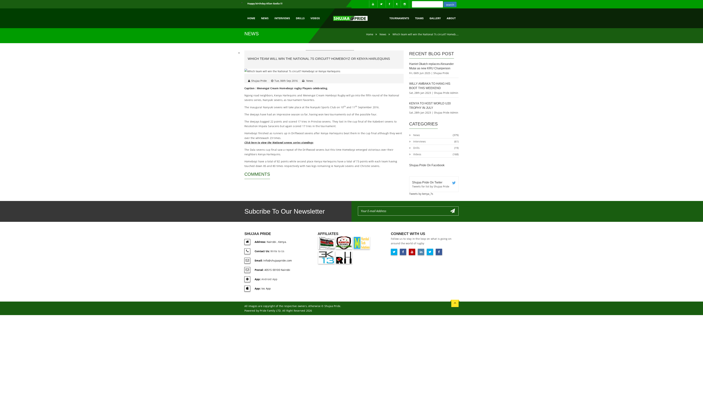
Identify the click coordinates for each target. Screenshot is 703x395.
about (451, 18)
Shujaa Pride (259, 80)
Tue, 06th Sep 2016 (286, 80)
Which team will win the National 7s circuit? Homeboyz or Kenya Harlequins (319, 59)
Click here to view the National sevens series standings (278, 142)
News (265, 18)
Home (251, 18)
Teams (419, 18)
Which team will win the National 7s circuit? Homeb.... (426, 34)
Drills (300, 18)
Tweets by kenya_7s (421, 193)
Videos (315, 18)
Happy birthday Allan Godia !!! (264, 3)
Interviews (282, 18)
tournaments (399, 18)
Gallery (435, 18)
